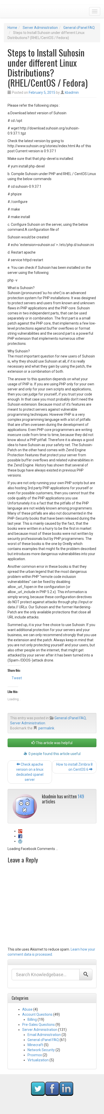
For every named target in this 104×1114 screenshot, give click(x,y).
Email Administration (44, 1035)
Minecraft (35, 1045)
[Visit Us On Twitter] (38, 1088)
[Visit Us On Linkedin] (66, 1088)
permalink (46, 728)
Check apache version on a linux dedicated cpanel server (29, 772)
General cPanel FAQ (79, 28)
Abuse (27, 1009)
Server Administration (40, 28)
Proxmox (35, 1055)
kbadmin (72, 92)
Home (12, 28)
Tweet (17, 678)
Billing (32, 1019)
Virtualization (38, 1060)
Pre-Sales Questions (38, 1025)
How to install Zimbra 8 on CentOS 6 (74, 766)
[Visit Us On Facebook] (52, 1088)
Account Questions (37, 1014)
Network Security (41, 1050)
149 (81, 796)
